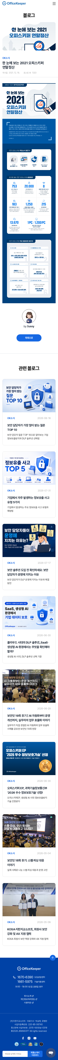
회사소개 (27, 996)
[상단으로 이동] (53, 958)
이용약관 (27, 1002)
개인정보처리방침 (28, 999)
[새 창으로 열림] (23, 1038)
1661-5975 (24, 982)
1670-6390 (25, 977)
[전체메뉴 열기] (54, 3)
